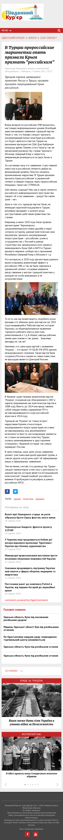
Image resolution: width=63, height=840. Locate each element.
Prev (5, 784)
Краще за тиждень (31, 680)
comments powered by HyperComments (26, 600)
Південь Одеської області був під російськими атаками (31, 628)
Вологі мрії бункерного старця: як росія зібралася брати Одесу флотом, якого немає (30, 516)
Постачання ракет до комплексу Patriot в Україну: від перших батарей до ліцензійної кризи (30, 587)
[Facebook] (27, 834)
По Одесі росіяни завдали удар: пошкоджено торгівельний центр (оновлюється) (30, 638)
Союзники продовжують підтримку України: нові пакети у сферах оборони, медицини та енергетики (30, 571)
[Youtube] (35, 834)
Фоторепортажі (31, 734)
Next (57, 784)
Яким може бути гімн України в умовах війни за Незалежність (31, 722)
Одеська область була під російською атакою (31, 646)
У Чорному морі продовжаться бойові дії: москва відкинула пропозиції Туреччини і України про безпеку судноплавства (29, 543)
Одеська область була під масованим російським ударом (26, 618)
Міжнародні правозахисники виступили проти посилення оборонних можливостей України (31, 557)
